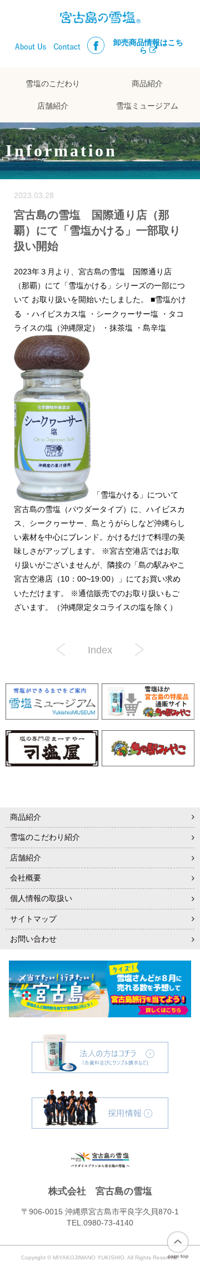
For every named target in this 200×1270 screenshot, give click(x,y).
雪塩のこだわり (53, 84)
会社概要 (25, 877)
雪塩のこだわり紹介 (45, 837)
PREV (136, 649)
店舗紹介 (52, 106)
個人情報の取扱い (41, 898)
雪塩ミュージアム (147, 106)
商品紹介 (147, 84)
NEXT (63, 649)
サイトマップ (33, 918)
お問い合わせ (33, 938)
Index (100, 650)
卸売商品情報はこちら (148, 46)
